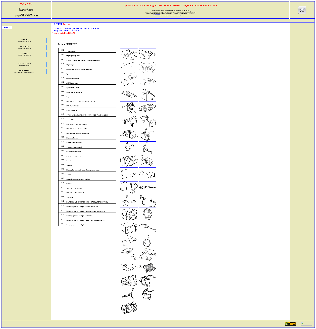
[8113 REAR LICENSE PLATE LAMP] (129, 87)
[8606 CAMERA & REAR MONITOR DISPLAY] (129, 247)
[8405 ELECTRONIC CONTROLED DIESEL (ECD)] (147, 127)
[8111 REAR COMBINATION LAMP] (147, 74)
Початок (7, 27)
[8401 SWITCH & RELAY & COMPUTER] (129, 127)
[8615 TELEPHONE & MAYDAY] (129, 260)
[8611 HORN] (147, 247)
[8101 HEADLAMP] (129, 60)
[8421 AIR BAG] (147, 180)
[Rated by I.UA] (306, 325)
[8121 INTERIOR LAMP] (129, 100)
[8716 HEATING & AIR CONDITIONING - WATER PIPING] (129, 300)
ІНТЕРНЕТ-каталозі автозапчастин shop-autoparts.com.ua (170, 15)
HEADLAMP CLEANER (74, 156)
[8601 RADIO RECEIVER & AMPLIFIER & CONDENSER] (129, 220)
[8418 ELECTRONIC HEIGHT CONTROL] (147, 167)
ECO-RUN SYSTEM (72, 106)
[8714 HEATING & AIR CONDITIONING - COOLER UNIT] (129, 287)
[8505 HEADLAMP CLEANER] (147, 207)
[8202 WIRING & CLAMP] (129, 114)
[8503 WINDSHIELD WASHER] (129, 207)
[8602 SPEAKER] (147, 220)
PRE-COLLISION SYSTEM (75, 193)
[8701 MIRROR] (129, 273)
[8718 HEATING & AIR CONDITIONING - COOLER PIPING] (147, 300)
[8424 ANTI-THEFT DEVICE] (129, 194)
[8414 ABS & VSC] (147, 154)
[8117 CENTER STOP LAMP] (147, 87)
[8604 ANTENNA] (147, 233)
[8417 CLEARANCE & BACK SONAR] (129, 167)
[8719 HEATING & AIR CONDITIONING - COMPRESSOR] (129, 313)
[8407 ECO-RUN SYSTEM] (129, 140)
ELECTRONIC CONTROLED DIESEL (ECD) (80, 101)
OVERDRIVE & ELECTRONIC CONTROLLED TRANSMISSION (87, 115)
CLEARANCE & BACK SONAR (76, 124)
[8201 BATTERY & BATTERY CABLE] (147, 100)
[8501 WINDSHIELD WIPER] (147, 194)
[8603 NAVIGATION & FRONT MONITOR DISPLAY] (129, 233)
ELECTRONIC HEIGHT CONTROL (77, 129)
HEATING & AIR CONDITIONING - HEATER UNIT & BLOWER (87, 202)
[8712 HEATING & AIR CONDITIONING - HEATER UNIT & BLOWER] (147, 273)
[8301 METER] (147, 114)
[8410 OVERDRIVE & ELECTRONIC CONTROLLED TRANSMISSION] (129, 154)
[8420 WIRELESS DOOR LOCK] (129, 180)
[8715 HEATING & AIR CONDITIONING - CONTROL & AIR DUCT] (147, 287)
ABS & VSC (70, 120)
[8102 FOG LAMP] (147, 60)
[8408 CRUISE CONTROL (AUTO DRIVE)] (147, 140)
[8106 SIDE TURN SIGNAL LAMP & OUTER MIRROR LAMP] (129, 74)
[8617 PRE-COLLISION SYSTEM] (147, 260)
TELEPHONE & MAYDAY (74, 188)
